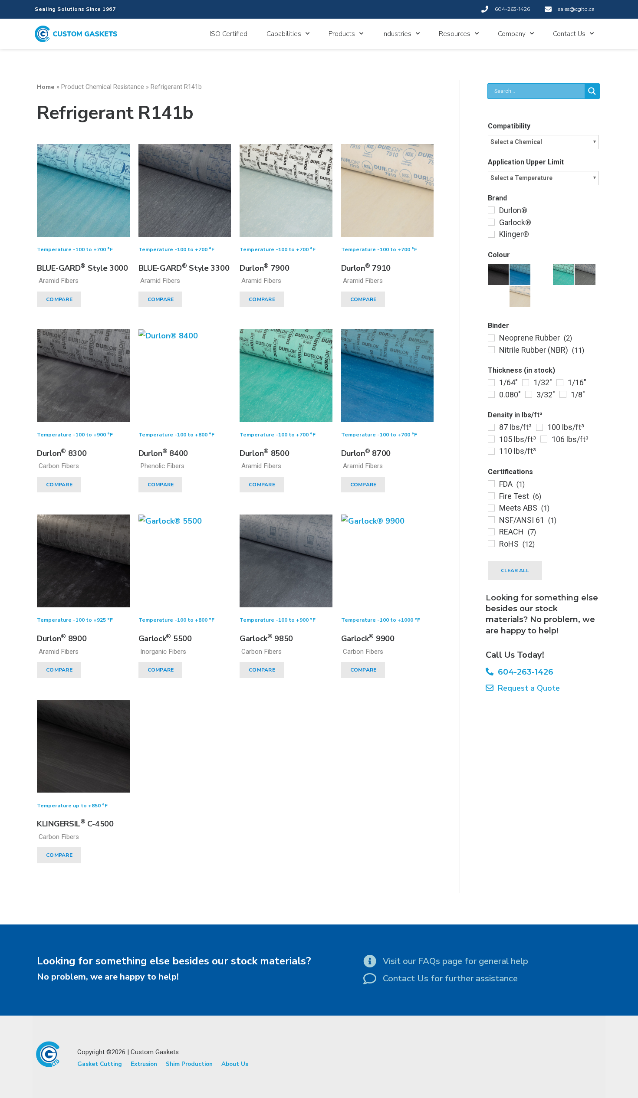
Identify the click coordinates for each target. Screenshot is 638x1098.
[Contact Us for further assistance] (369, 978)
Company (512, 33)
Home (46, 86)
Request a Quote (526, 688)
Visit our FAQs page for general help (455, 961)
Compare (59, 299)
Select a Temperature (521, 177)
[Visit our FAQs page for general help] (369, 961)
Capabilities (283, 33)
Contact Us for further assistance (450, 978)
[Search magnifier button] (592, 91)
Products (342, 33)
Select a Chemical (516, 141)
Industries (396, 33)
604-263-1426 (523, 672)
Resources (454, 33)
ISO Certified (228, 33)
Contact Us (569, 33)
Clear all (515, 570)
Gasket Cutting (99, 1064)
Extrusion (144, 1064)
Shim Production (189, 1064)
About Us (234, 1064)
